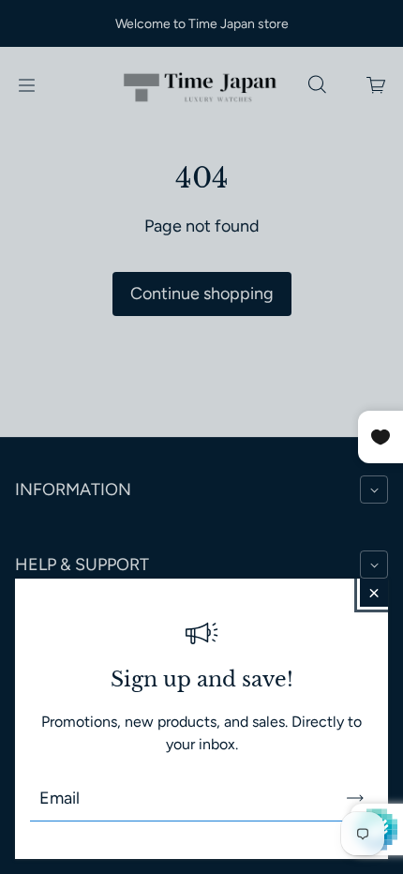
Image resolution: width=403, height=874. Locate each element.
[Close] (374, 593)
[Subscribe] (355, 798)
